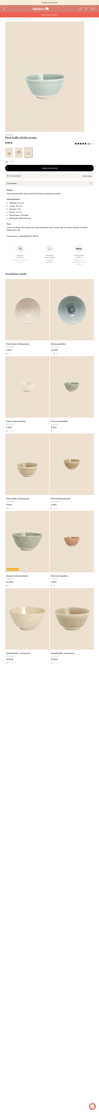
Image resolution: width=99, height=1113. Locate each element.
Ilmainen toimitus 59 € (49, 2)
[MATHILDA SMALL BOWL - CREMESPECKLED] (19, 152)
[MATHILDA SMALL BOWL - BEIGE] (9, 152)
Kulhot (29, 19)
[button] (4, 8)
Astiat (16, 19)
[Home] (41, 8)
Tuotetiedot (12, 183)
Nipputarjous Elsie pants (49, 15)
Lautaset (22, 19)
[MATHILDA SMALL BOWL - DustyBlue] (28, 152)
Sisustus (9, 19)
